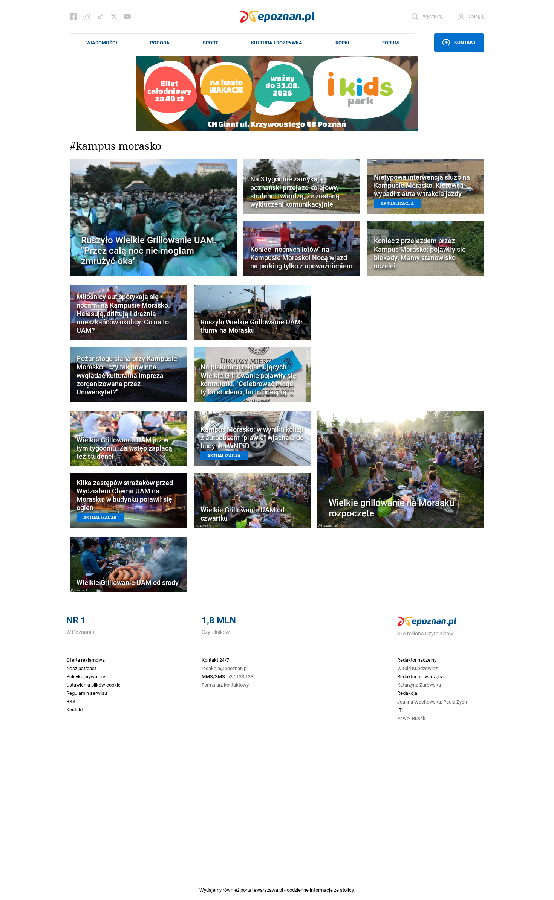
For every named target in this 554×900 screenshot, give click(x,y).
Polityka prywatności (88, 676)
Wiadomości (101, 43)
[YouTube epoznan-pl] (127, 16)
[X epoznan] (113, 16)
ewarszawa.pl (268, 890)
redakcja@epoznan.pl (225, 668)
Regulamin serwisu (86, 693)
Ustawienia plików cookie (93, 685)
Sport (210, 43)
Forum (390, 43)
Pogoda (160, 43)
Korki (342, 43)
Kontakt (465, 42)
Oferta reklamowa (85, 660)
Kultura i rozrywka (276, 43)
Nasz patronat (81, 668)
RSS (70, 701)
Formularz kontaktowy (225, 685)
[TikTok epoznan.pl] (100, 16)
